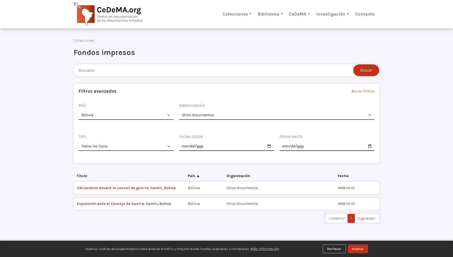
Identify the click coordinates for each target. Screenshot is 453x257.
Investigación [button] (330, 14)
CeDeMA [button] (297, 14)
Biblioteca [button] (268, 14)
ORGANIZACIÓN (192, 105)
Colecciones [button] (235, 14)
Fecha (343, 176)
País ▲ (194, 176)
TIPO (82, 136)
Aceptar (358, 249)
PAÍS (82, 105)
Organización (238, 176)
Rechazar (334, 249)
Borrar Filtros (363, 91)
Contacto (365, 14)
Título (82, 176)
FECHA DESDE (191, 136)
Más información (264, 248)
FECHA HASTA (291, 136)
